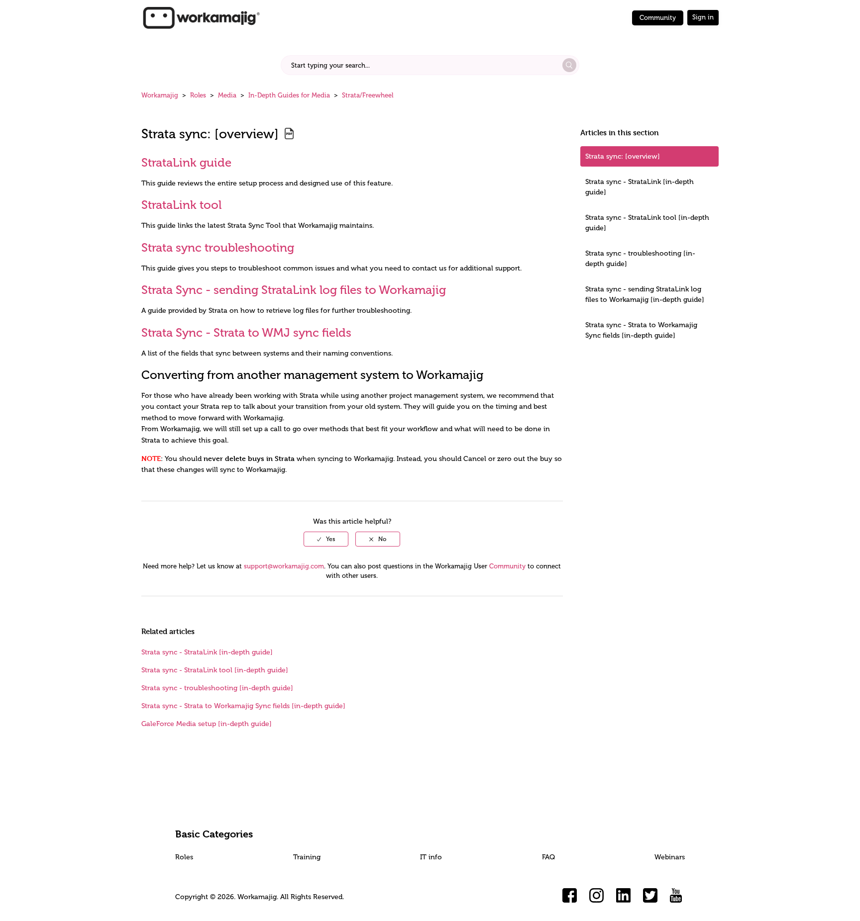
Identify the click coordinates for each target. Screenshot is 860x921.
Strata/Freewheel (367, 95)
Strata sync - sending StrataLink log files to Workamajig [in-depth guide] (644, 294)
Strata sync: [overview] (622, 156)
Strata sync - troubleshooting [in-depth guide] (640, 258)
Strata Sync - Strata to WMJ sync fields (246, 332)
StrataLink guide (186, 162)
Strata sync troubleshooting (217, 247)
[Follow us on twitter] (650, 895)
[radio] (326, 539)
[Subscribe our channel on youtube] (677, 895)
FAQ (548, 857)
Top (443, 899)
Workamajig (159, 95)
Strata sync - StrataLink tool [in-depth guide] (647, 222)
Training (307, 857)
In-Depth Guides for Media (289, 95)
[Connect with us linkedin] (623, 895)
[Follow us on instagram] (596, 895)
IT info (431, 857)
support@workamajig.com (284, 566)
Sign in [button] (703, 17)
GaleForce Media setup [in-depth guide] (206, 724)
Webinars (669, 857)
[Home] (201, 17)
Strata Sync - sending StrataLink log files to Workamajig (293, 289)
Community (658, 17)
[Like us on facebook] (569, 895)
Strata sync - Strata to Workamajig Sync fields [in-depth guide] (641, 330)
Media (227, 95)
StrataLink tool (181, 204)
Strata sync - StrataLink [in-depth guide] (639, 187)
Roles (198, 95)
